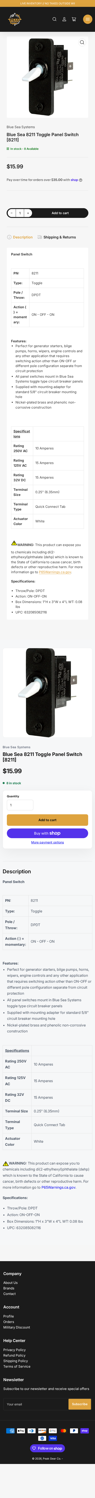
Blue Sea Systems (21, 127)
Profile (8, 1316)
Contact (9, 1294)
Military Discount (16, 1327)
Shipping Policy (15, 1361)
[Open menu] (87, 19)
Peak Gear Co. (52, 1458)
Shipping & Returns (60, 237)
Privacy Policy (14, 1350)
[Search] (54, 19)
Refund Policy (14, 1355)
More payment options (47, 842)
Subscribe (79, 1404)
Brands (8, 1288)
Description (23, 237)
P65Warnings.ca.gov (55, 572)
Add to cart (47, 820)
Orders (8, 1322)
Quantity (13, 796)
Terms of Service (16, 1366)
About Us (10, 1283)
